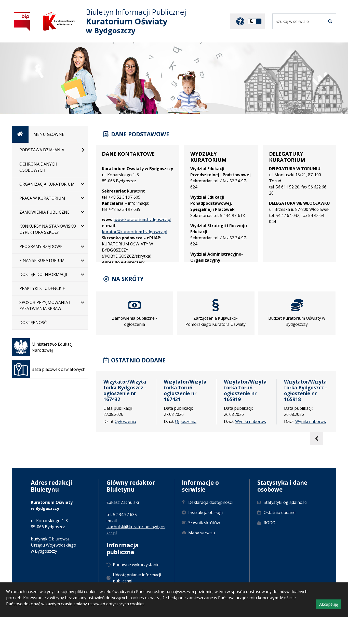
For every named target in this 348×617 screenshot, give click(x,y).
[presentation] (316, 438)
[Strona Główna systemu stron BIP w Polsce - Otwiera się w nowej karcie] (22, 21)
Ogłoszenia (125, 421)
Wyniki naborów (250, 421)
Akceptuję (330, 605)
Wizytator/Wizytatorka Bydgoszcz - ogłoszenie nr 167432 (124, 390)
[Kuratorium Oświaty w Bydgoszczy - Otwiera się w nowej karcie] (59, 21)
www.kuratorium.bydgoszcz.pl (142, 219)
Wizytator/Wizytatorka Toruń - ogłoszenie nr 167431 (185, 390)
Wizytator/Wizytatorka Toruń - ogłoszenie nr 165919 (245, 390)
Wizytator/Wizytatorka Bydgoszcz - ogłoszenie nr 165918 (305, 390)
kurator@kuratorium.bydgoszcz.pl (134, 231)
